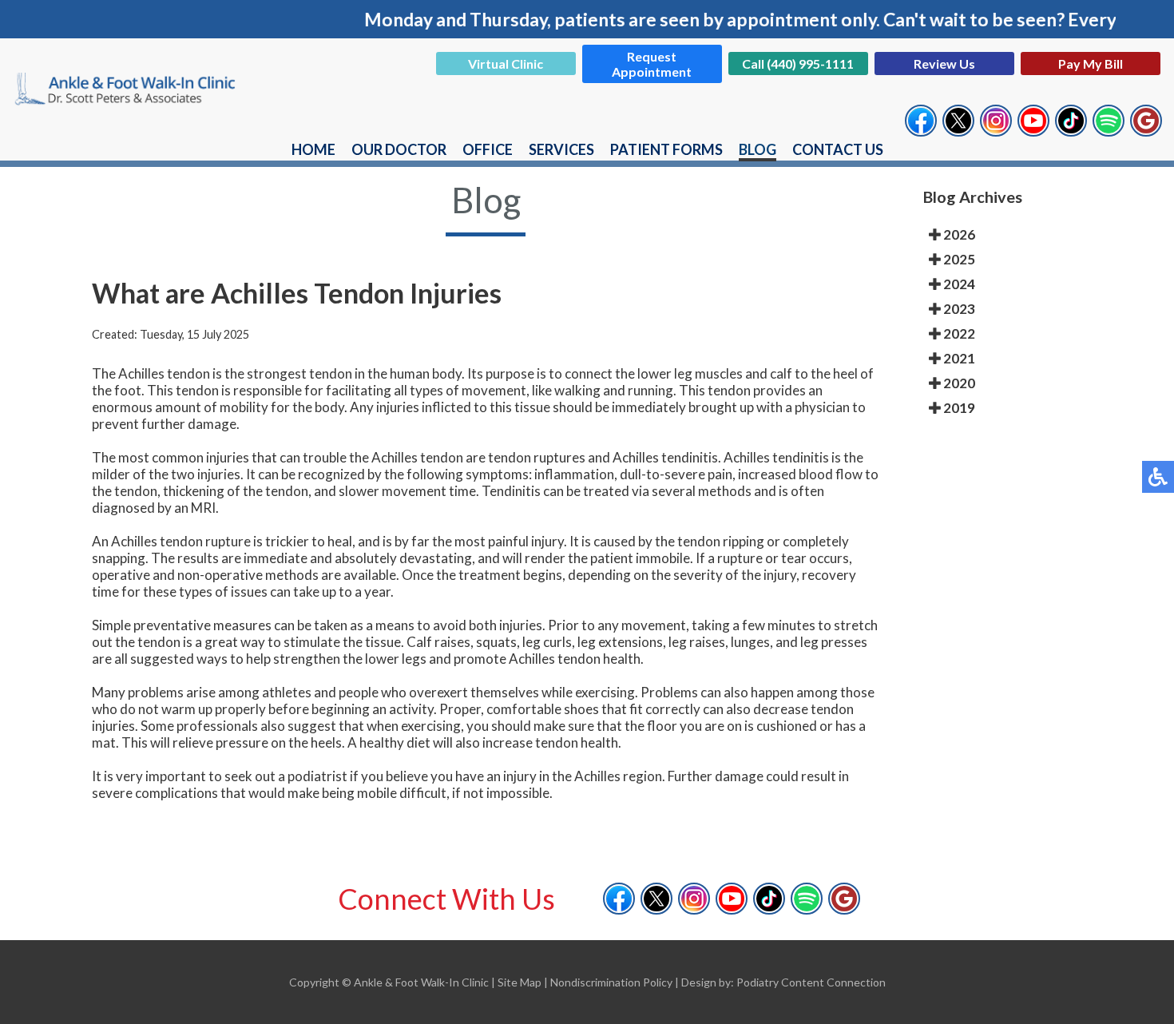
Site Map (519, 982)
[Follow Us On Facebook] (921, 128)
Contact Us (837, 149)
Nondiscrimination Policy (611, 982)
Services (561, 149)
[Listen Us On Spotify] (1108, 128)
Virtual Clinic (505, 63)
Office (487, 149)
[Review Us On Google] (1146, 128)
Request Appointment (652, 64)
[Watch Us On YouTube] (1033, 128)
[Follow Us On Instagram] (996, 128)
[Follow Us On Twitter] (958, 128)
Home (313, 149)
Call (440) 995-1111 (798, 63)
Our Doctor (398, 149)
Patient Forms (666, 149)
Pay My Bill (1090, 63)
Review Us (944, 63)
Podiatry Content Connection (811, 982)
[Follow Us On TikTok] (1071, 128)
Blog (757, 149)
